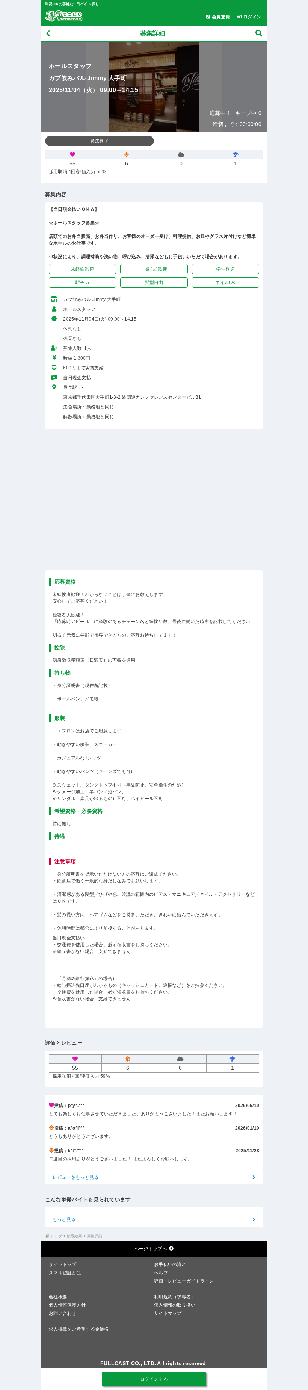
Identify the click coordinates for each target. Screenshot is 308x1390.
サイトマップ (168, 1313)
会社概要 (58, 1296)
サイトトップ (63, 1264)
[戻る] (48, 33)
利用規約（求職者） (175, 1296)
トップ (56, 1236)
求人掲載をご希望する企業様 (79, 1329)
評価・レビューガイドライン (184, 1281)
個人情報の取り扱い (175, 1305)
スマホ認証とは (65, 1272)
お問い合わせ (63, 1313)
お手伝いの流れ (170, 1264)
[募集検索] (259, 33)
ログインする (154, 1379)
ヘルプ (161, 1272)
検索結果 (74, 1236)
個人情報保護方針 (67, 1305)
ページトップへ (150, 1248)
